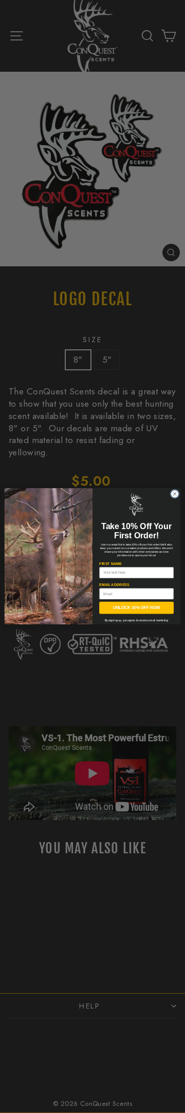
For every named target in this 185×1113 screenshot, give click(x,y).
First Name (110, 563)
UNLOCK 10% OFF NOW (136, 608)
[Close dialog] (174, 494)
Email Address (114, 584)
